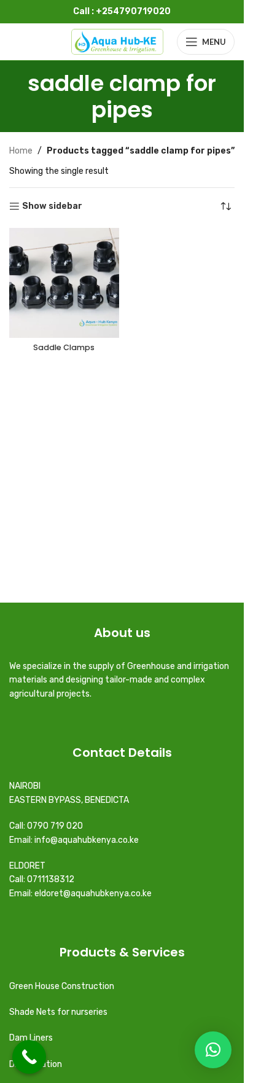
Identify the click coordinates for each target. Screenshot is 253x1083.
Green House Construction (61, 986)
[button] (213, 1049)
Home (21, 151)
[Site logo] (117, 41)
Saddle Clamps (64, 347)
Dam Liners (32, 1038)
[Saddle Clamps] (64, 283)
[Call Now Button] (29, 1057)
